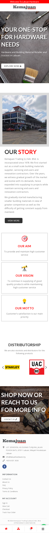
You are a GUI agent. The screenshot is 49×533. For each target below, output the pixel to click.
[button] (3, 367)
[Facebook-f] (4, 466)
